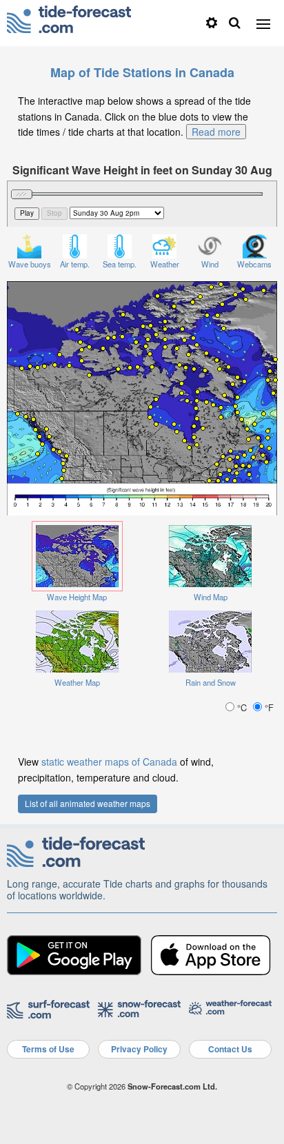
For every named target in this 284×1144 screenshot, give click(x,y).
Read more (216, 132)
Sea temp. (119, 263)
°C (242, 707)
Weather (164, 263)
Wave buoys (29, 263)
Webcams (254, 263)
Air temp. (75, 263)
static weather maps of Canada (109, 761)
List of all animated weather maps (87, 803)
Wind (210, 263)
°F (268, 707)
